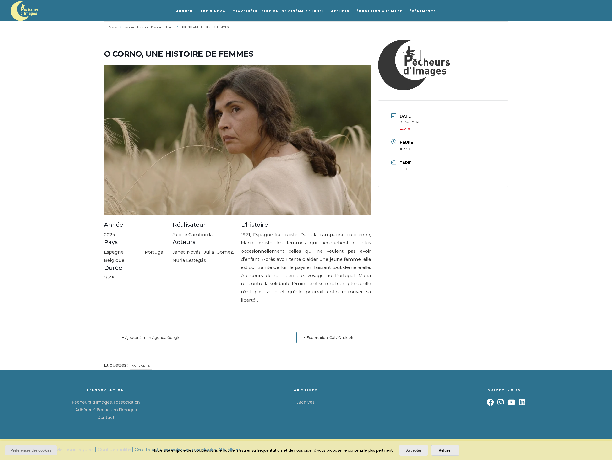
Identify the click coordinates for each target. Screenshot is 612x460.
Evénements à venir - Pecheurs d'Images (149, 27)
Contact (106, 417)
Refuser (445, 450)
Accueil (114, 27)
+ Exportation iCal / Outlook (328, 337)
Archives (306, 402)
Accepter (413, 450)
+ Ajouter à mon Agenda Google (151, 337)
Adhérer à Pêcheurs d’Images (106, 410)
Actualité (141, 365)
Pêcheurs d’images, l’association (106, 402)
